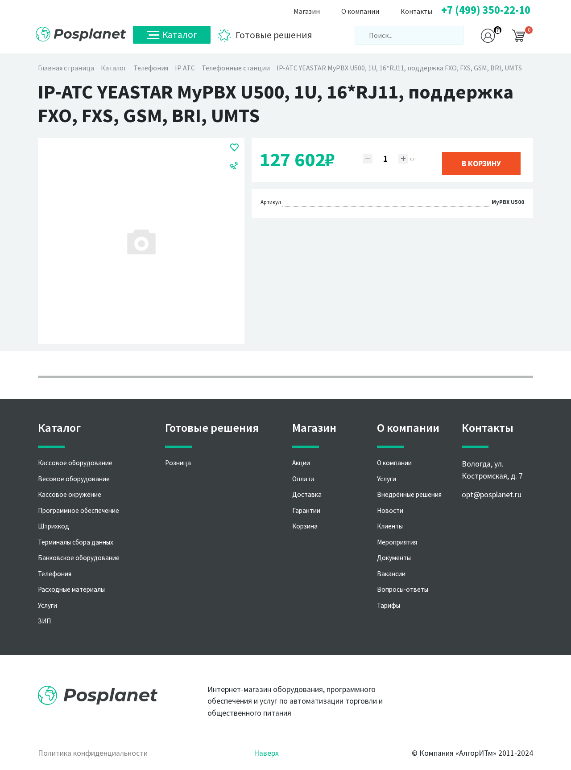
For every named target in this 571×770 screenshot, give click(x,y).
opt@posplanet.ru (491, 495)
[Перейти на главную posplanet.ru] (81, 34)
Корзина (305, 526)
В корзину (481, 163)
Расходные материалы (71, 589)
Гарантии (306, 510)
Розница (178, 463)
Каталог (179, 35)
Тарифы (388, 605)
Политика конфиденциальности (93, 753)
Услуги (47, 605)
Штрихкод (53, 526)
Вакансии (391, 573)
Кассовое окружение (69, 494)
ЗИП (44, 621)
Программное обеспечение (78, 510)
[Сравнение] (234, 165)
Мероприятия (397, 542)
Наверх (266, 753)
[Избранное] (234, 147)
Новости (390, 510)
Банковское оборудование (79, 557)
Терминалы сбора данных (75, 542)
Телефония (54, 573)
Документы (394, 557)
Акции (301, 463)
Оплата (303, 479)
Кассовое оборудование (75, 463)
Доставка (307, 494)
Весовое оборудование (74, 479)
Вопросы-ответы (402, 589)
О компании (394, 463)
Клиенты (390, 526)
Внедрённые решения (409, 494)
